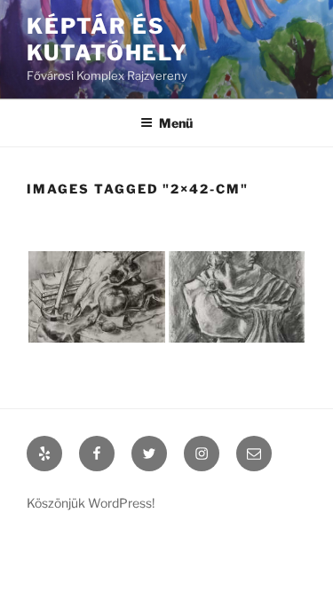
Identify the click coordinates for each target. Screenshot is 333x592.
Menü (176, 122)
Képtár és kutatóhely (107, 39)
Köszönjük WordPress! (91, 502)
